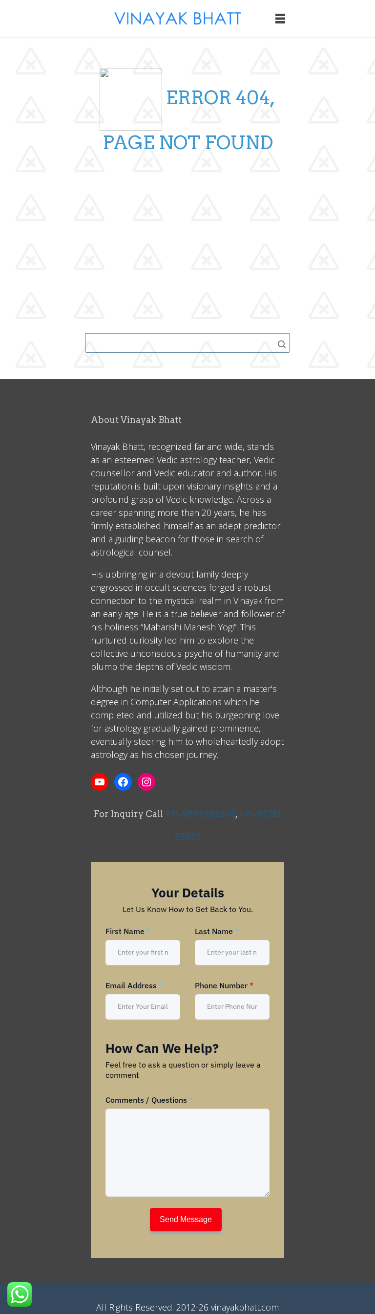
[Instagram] (146, 782)
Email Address (134, 985)
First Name (127, 931)
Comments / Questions (149, 1100)
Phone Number (224, 985)
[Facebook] (123, 782)
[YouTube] (99, 782)
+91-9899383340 (200, 814)
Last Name (217, 931)
